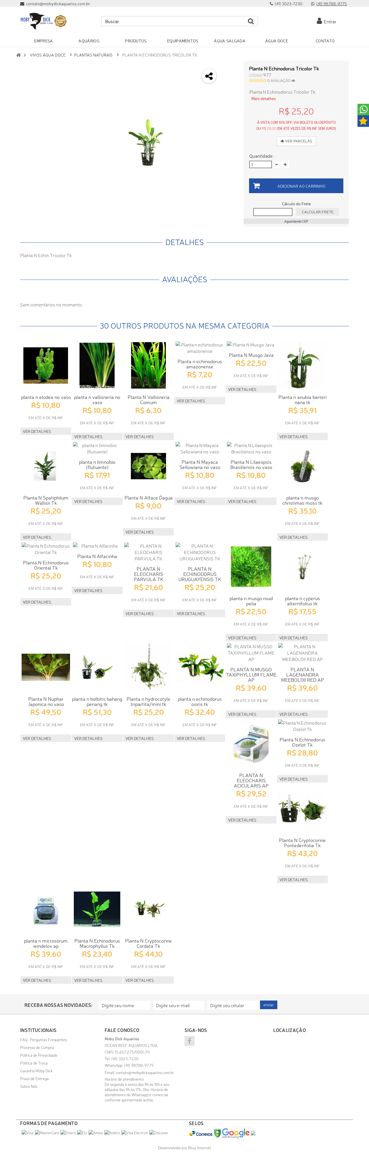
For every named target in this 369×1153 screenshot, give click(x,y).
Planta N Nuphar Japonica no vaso (46, 701)
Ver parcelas (298, 140)
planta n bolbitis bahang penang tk (97, 701)
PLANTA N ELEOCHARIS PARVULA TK (148, 573)
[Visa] (27, 1132)
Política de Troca (34, 1062)
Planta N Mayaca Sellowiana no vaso (200, 464)
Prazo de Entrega (34, 1078)
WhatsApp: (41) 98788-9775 (129, 1065)
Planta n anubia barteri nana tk (302, 399)
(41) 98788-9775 (331, 3)
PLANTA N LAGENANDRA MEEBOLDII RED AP (302, 674)
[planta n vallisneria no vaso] (97, 365)
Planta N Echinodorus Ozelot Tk (302, 742)
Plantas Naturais (93, 54)
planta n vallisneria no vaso (97, 399)
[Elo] (82, 1132)
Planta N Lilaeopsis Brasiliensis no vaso (251, 464)
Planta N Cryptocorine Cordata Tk (148, 943)
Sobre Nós (28, 1086)
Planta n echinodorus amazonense (200, 364)
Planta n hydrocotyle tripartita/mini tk (148, 701)
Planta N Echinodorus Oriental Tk (46, 565)
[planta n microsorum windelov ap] (45, 909)
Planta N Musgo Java (251, 354)
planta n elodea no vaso (46, 396)
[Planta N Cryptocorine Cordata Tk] (148, 909)
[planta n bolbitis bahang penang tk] (97, 667)
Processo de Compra (37, 1047)
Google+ (229, 97)
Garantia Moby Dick (36, 1070)
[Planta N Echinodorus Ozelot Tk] (302, 726)
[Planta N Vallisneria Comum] (148, 365)
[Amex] (96, 1132)
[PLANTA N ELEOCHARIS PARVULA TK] (148, 552)
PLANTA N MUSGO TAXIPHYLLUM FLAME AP (251, 674)
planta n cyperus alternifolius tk (302, 600)
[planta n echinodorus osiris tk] (199, 667)
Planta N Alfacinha (97, 556)
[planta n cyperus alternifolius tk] (302, 566)
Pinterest (229, 112)
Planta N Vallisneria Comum (149, 399)
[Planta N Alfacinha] (97, 545)
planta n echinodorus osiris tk (200, 701)
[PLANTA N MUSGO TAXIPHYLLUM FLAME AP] (251, 653)
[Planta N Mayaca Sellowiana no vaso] (199, 448)
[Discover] (158, 1132)
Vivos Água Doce (48, 54)
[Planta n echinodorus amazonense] (199, 347)
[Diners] (68, 1132)
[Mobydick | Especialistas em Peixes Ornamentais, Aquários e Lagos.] (43, 21)
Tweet (229, 67)
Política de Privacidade (38, 1055)
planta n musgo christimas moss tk (302, 500)
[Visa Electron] (134, 1132)
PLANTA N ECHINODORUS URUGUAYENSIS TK (199, 573)
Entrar (329, 21)
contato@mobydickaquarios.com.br (145, 1072)
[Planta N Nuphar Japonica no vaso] (45, 667)
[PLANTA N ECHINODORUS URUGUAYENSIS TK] (199, 552)
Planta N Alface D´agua (149, 497)
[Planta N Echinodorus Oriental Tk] (45, 549)
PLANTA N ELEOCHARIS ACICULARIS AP (251, 780)
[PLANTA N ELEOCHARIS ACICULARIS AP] (251, 743)
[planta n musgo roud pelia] (251, 566)
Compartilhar (229, 82)
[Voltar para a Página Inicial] (18, 55)
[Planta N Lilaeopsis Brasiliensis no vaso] (251, 448)
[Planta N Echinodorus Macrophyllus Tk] (97, 909)
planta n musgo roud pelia (251, 600)
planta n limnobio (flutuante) (97, 464)
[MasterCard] (47, 1132)
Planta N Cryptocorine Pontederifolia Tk (302, 842)
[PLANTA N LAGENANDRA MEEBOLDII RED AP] (302, 653)
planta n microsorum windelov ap (46, 943)
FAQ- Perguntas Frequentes (43, 1039)
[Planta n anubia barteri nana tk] (302, 365)
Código (255, 75)
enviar (268, 1004)
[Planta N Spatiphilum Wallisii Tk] (45, 466)
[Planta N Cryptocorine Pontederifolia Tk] (302, 808)
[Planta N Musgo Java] (251, 344)
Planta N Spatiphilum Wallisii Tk (45, 500)
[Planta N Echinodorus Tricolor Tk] (147, 142)
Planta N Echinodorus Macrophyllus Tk (97, 943)
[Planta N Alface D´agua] (148, 466)
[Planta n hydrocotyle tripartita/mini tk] (148, 667)
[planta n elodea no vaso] (45, 365)
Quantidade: (261, 155)
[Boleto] (112, 1132)
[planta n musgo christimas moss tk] (302, 466)
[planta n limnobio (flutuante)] (97, 448)
